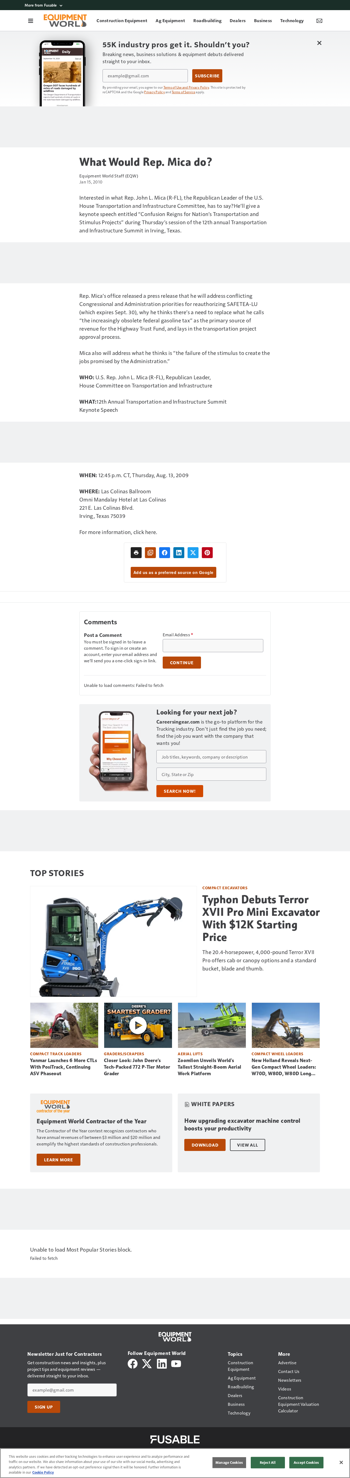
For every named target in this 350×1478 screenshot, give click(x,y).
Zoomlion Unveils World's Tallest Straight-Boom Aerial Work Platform (209, 1067)
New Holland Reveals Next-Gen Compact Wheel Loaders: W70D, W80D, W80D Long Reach (284, 1067)
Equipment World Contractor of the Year (91, 1121)
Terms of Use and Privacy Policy (186, 87)
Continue (182, 662)
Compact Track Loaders (56, 1053)
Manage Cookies (229, 1462)
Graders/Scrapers (124, 1053)
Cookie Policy (43, 1472)
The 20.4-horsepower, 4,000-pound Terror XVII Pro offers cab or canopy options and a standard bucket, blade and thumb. (259, 960)
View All (247, 1145)
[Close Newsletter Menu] (319, 42)
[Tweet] (193, 552)
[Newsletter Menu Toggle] (319, 20)
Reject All (268, 1462)
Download (205, 1145)
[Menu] (30, 20)
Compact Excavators (224, 887)
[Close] (341, 1462)
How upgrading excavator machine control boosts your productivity (242, 1124)
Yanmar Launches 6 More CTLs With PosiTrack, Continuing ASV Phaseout (63, 1067)
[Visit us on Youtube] (176, 1363)
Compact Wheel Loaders (278, 1053)
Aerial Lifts (190, 1053)
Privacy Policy (154, 92)
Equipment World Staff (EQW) (108, 176)
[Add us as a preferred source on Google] (150, 552)
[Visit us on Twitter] (147, 1363)
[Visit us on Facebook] (133, 1363)
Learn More (58, 1159)
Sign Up (44, 1407)
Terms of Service (183, 92)
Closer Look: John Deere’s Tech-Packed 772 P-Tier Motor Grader (137, 1067)
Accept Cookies (306, 1462)
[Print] (136, 552)
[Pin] (207, 552)
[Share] (164, 552)
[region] (175, 1463)
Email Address (178, 634)
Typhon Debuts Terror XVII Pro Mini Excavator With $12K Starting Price (261, 918)
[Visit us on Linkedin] (162, 1363)
